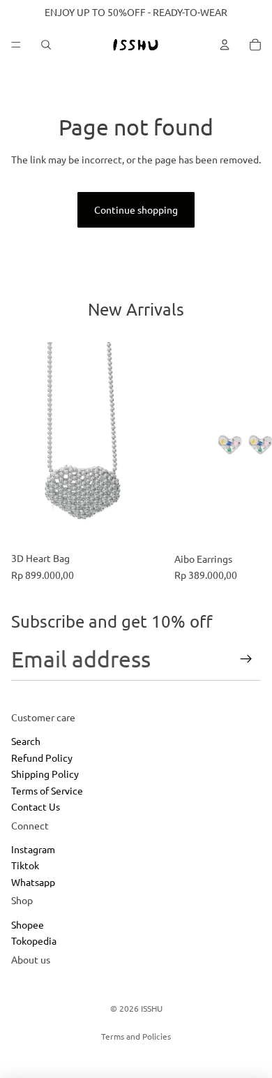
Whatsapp (33, 882)
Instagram (33, 849)
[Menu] (16, 45)
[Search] (46, 44)
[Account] (224, 44)
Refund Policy (42, 757)
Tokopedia (33, 941)
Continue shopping (136, 209)
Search (25, 741)
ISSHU (152, 1008)
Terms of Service (47, 790)
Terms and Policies (136, 1036)
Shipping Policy (45, 773)
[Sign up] (246, 659)
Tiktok (25, 865)
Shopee (27, 924)
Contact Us (35, 806)
